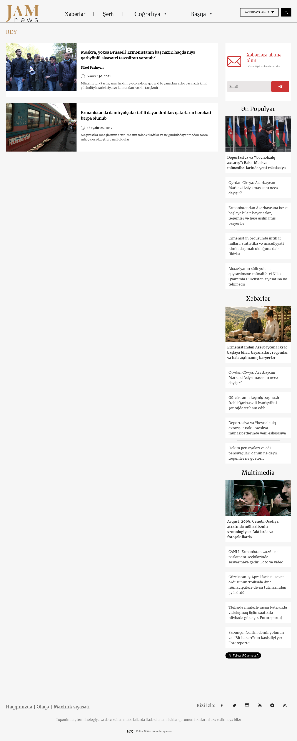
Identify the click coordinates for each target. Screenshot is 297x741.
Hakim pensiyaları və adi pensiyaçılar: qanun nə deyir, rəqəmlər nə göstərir (253, 453)
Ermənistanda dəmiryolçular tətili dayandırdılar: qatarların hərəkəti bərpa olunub (146, 115)
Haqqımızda (19, 707)
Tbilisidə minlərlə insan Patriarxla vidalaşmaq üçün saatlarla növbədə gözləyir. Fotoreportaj (258, 612)
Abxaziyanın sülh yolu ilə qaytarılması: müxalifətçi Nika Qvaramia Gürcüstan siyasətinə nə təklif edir (258, 276)
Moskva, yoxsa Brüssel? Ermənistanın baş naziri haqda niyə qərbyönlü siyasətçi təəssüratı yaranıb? (138, 55)
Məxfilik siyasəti (72, 707)
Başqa (198, 13)
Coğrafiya (147, 13)
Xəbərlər (74, 13)
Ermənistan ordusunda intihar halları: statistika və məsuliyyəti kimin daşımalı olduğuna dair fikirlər (256, 246)
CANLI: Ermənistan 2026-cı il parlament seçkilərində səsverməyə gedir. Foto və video (256, 557)
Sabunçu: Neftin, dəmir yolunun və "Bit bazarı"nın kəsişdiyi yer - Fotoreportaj (257, 637)
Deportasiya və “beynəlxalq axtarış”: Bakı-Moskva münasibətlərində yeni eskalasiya (256, 162)
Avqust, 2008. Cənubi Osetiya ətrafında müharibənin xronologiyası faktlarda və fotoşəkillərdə (253, 529)
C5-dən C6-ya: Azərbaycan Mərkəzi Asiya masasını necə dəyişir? (253, 187)
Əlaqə (43, 707)
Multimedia (258, 472)
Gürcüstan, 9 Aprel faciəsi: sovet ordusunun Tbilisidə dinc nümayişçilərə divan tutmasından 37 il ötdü (257, 585)
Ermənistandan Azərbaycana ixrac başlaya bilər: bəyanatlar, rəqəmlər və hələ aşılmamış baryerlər (258, 216)
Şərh (108, 13)
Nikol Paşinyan (92, 67)
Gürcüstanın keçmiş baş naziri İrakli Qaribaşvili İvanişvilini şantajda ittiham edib (254, 402)
